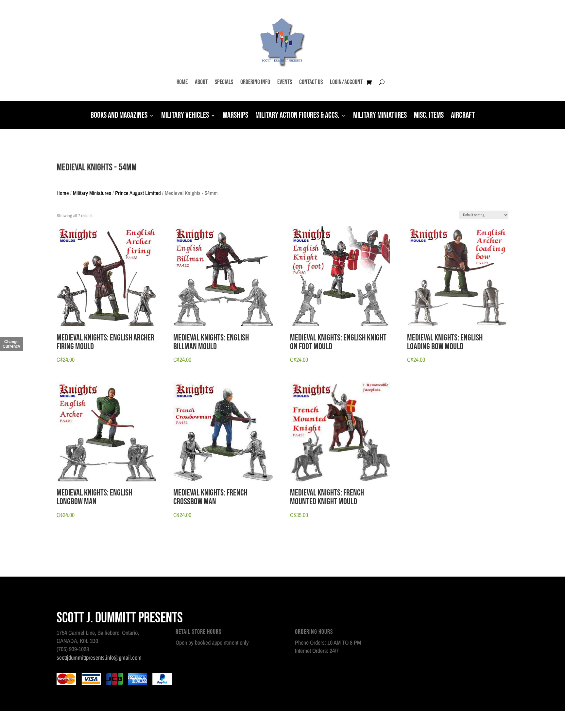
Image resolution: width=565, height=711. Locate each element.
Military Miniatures (380, 116)
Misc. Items (429, 116)
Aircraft (463, 116)
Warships (235, 116)
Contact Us (311, 82)
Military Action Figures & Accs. (297, 116)
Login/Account (346, 82)
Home (182, 82)
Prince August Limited (138, 193)
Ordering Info (255, 82)
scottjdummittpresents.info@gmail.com (99, 657)
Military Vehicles (185, 116)
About (201, 82)
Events (284, 82)
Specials (224, 82)
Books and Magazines (119, 116)
